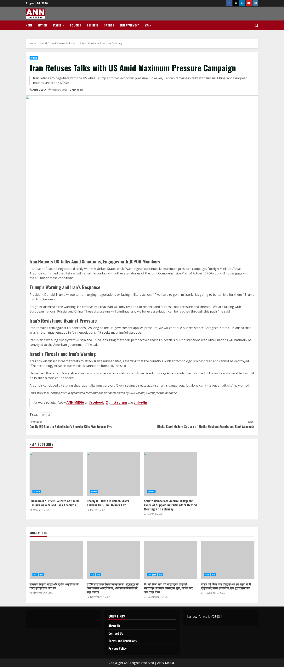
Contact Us (115, 633)
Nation (42, 25)
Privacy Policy (117, 648)
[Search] (256, 25)
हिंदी (147, 25)
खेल (35, 574)
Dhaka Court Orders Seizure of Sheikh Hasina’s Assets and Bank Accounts (205, 424)
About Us (114, 626)
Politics (75, 25)
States (57, 25)
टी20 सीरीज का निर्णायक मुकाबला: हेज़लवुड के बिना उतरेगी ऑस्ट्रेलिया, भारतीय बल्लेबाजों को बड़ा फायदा (113, 560)
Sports (109, 25)
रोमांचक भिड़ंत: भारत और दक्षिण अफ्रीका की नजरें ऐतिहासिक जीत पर (56, 560)
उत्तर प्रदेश (152, 574)
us (49, 414)
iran (42, 414)
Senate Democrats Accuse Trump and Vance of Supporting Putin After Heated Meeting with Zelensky (170, 474)
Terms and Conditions (122, 641)
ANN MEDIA (39, 89)
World (34, 57)
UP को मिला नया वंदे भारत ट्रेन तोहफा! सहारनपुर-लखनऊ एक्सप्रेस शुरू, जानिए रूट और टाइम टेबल (170, 560)
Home (29, 25)
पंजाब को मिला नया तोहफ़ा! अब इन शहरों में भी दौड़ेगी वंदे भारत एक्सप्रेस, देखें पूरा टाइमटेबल (227, 560)
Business (92, 25)
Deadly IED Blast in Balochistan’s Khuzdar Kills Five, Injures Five (71, 424)
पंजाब (207, 574)
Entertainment (129, 25)
